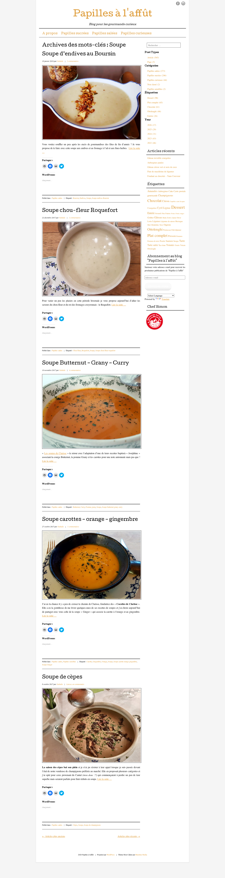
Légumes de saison (168, 221)
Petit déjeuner (176, 230)
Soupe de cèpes (62, 677)
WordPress (111, 854)
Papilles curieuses (136, 33)
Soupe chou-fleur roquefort (105, 350)
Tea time (162, 245)
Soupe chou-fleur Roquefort (80, 210)
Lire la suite (119, 304)
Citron (165, 201)
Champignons (165, 195)
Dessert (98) (152, 97)
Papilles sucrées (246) (156, 75)
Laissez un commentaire (75, 684)
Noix (161, 225)
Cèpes (75, 825)
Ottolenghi (155, 229)
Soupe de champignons (92, 825)
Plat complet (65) (155, 102)
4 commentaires (75, 370)
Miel (149, 225)
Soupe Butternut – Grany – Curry (85, 363)
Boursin (76, 198)
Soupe (88, 198)
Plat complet (157, 235)
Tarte (182, 241)
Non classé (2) (153, 84)
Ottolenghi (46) (154, 111)
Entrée (151, 213)
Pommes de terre (153, 241)
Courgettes (151, 208)
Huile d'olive (167, 218)
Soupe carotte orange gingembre (125, 661)
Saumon (169, 240)
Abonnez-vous (158, 286)
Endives (83, 198)
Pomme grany (91, 507)
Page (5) (151, 61)
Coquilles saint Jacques (177, 201)
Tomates (170, 245)
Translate (165, 299)
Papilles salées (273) (156, 70)
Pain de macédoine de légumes (160, 171)
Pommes (179, 236)
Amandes (152, 191)
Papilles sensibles (69, 661)
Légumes (156, 221)
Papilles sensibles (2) (156, 89)
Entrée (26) (152, 115)
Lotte (149, 221)
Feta (163, 213)
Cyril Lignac (164, 207)
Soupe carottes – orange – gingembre (90, 519)
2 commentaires (73, 61)
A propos (50, 33)
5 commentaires (73, 526)
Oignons (167, 224)
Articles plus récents (129, 836)
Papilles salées (104, 33)
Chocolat (154, 200)
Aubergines (163, 191)
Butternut (76, 507)
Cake (171, 191)
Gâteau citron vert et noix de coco (162, 167)
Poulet (162, 241)
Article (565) (153, 57)
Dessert (178, 207)
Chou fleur (77, 350)
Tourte (177, 245)
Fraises (168, 213)
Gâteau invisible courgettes (159, 158)
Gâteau (158, 217)
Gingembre (97, 661)
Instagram (183, 3)
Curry (83, 507)
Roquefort (85, 350)
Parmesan (167, 230)
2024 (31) (151, 133)
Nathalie (60, 61)
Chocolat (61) (153, 106)
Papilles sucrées (75, 33)
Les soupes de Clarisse (55, 453)
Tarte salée (152, 245)
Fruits (173, 213)
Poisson (172, 236)
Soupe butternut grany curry (112, 507)
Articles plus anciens (53, 836)
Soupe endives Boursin (100, 198)
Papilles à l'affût (112, 14)
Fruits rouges (180, 213)
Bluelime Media (141, 854)
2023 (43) (151, 138)
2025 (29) (151, 129)
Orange (104, 661)
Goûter (150, 217)
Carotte (89, 661)
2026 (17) (151, 124)
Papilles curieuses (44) (157, 79)
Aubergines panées (155, 162)
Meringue (179, 221)
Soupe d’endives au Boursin (79, 54)
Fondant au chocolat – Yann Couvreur (163, 176)
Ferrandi (158, 213)
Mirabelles (155, 225)
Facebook (178, 3)
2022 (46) (151, 142)
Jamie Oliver (176, 218)
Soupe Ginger (47, 664)
